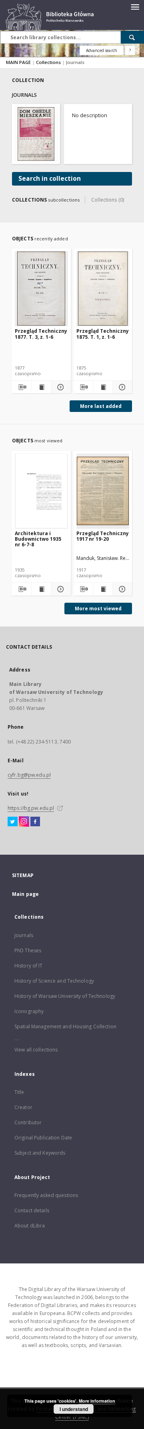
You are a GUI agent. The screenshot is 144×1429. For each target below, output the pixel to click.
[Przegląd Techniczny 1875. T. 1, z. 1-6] (103, 289)
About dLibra (29, 1225)
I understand (74, 1409)
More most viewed (98, 608)
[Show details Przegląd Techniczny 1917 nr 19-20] (121, 589)
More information (97, 1401)
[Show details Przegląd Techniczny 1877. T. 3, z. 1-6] (59, 387)
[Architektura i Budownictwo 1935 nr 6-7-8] (41, 491)
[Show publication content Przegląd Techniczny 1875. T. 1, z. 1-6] (102, 387)
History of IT (28, 965)
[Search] (132, 37)
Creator (23, 1107)
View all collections (36, 1049)
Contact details (31, 1210)
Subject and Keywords (39, 1152)
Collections (49, 62)
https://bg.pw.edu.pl (31, 808)
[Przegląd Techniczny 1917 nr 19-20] (103, 491)
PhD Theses (27, 950)
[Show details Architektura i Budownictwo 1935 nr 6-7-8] (59, 589)
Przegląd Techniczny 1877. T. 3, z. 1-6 (41, 334)
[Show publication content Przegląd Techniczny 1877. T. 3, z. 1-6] (41, 387)
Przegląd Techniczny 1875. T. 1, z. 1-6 (102, 334)
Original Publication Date (43, 1137)
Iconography (29, 1011)
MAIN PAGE (18, 62)
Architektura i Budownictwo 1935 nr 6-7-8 (38, 539)
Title (19, 1092)
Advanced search (101, 50)
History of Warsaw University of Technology (64, 996)
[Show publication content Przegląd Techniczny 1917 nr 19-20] (102, 589)
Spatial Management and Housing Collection (65, 1026)
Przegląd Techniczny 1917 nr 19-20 (102, 536)
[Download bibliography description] (21, 387)
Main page (25, 894)
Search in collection (49, 178)
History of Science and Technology (54, 980)
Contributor (28, 1122)
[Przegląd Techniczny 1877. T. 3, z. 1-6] (41, 289)
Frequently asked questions (46, 1195)
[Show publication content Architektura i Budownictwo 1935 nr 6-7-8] (41, 589)
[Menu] (135, 6)
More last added (101, 406)
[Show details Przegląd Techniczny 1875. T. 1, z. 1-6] (121, 387)
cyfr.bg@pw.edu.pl (29, 774)
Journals (23, 935)
